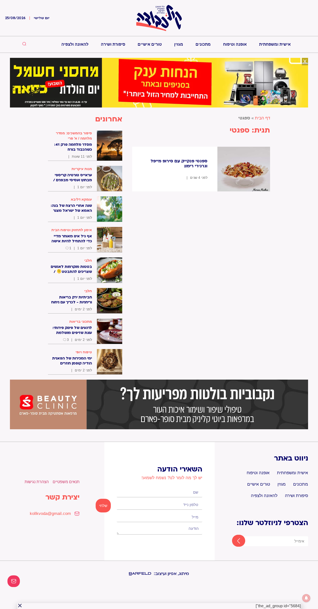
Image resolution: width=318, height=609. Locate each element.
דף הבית (262, 118)
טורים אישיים (150, 44)
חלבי (88, 260)
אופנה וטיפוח (235, 44)
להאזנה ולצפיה (74, 44)
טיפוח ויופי (84, 352)
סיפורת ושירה (113, 44)
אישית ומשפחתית (275, 44)
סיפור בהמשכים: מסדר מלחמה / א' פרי (74, 135)
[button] (19, 605)
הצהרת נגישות (37, 482)
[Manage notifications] (306, 598)
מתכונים (203, 44)
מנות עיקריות (82, 169)
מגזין (178, 44)
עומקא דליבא (81, 199)
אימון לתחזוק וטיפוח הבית (71, 230)
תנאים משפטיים (66, 482)
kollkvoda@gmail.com (50, 513)
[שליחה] (234, 541)
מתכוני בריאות (80, 321)
